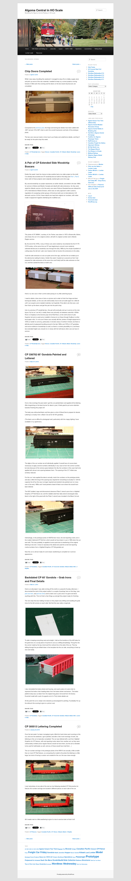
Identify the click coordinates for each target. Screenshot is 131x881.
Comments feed (92, 200)
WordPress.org (92, 202)
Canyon (93, 849)
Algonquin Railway (93, 145)
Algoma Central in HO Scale (44, 10)
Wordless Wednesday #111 (96, 79)
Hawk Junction (59, 852)
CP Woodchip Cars (35, 152)
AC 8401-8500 (35, 849)
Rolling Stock (98, 49)
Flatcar (55, 832)
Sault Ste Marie (46, 860)
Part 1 (72, 176)
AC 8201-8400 (28, 849)
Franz (26, 852)
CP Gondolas (33, 566)
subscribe (53, 49)
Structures (86, 860)
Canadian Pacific (54, 152)
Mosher (101, 164)
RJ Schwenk (36, 860)
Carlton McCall (92, 170)
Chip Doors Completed (38, 71)
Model (68, 152)
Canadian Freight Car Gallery (96, 143)
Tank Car (93, 860)
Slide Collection (69, 860)
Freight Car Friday (37, 852)
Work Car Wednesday (82, 864)
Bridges (74, 849)
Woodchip (73, 152)
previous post (40, 128)
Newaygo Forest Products (32, 857)
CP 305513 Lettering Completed (43, 726)
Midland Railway (93, 153)
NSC (74, 566)
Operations (78, 49)
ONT (51, 857)
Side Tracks (91, 67)
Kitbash (64, 152)
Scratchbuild (58, 860)
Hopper (67, 852)
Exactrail (56, 566)
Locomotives (88, 49)
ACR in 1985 (68, 49)
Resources (39, 53)
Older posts (29, 64)
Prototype (92, 856)
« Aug (91, 106)
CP (60, 152)
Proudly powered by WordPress (65, 874)
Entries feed (91, 198)
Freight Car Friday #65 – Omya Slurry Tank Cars (97, 180)
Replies (69, 832)
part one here (29, 593)
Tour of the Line (30, 864)
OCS (48, 857)
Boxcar (47, 152)
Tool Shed (98, 860)
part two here (41, 593)
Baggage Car (61, 849)
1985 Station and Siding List (39, 49)
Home (27, 49)
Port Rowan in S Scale (94, 151)
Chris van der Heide (94, 166)
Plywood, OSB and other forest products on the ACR (96, 187)
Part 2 (77, 176)
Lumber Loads (29, 53)
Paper (74, 857)
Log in (90, 196)
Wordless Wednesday (64, 863)
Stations (79, 860)
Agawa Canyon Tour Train (48, 849)
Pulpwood (28, 860)
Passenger (80, 856)
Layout (60, 49)
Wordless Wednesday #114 (96, 73)
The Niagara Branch (94, 149)
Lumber (92, 852)
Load (87, 852)
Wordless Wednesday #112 (96, 77)
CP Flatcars (33, 832)
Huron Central (75, 852)
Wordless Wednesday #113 (96, 75)
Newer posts (77, 64)
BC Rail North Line (93, 147)
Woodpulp (48, 864)
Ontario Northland (58, 857)
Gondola (62, 566)
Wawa (37, 864)
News (41, 857)
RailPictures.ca (92, 141)
